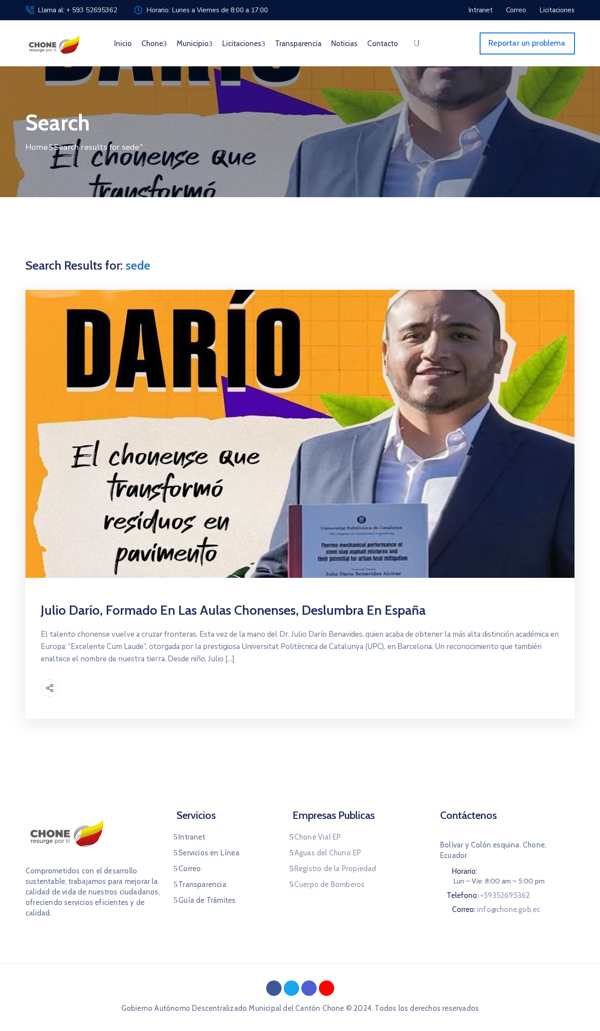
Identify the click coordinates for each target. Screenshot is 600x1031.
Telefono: (488, 895)
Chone (152, 43)
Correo (189, 868)
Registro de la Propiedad (335, 868)
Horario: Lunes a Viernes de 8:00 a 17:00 (207, 10)
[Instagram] (309, 988)
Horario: (464, 871)
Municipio (193, 43)
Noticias (344, 43)
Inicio (123, 43)
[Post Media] (300, 433)
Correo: (496, 909)
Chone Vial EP (317, 837)
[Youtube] (326, 988)
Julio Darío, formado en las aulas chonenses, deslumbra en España (233, 610)
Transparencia (298, 43)
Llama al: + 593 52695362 (77, 10)
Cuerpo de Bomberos (329, 884)
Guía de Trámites (206, 900)
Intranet (191, 837)
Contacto (382, 43)
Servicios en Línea (208, 852)
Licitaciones (241, 43)
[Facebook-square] (274, 988)
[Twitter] (291, 988)
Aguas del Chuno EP (327, 852)
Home (36, 147)
